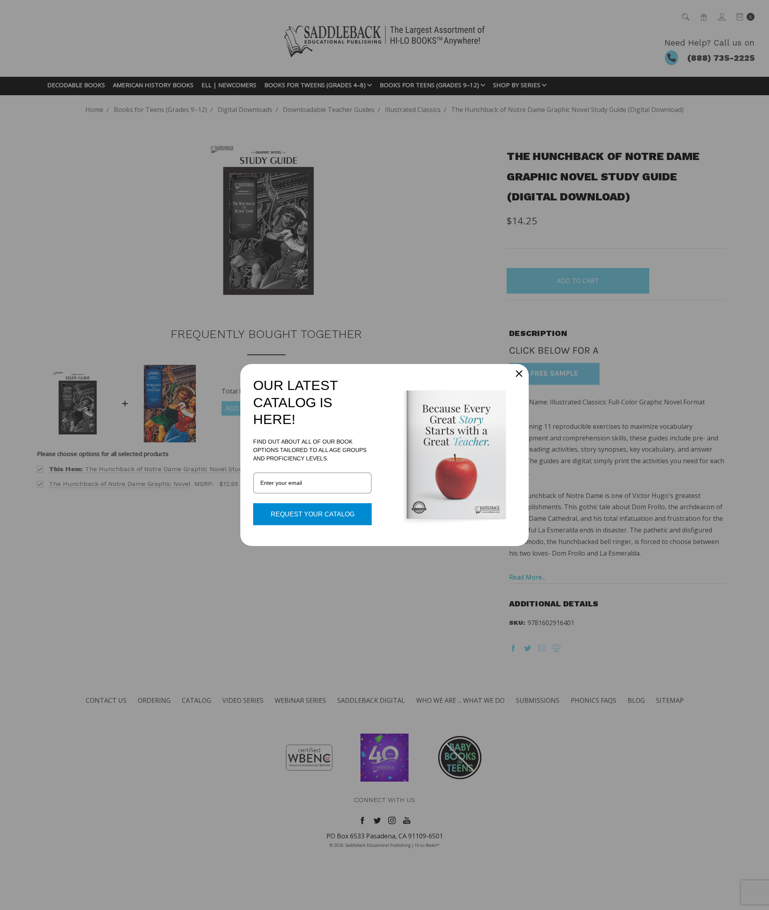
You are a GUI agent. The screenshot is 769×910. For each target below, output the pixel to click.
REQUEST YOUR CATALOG (312, 514)
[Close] (519, 373)
